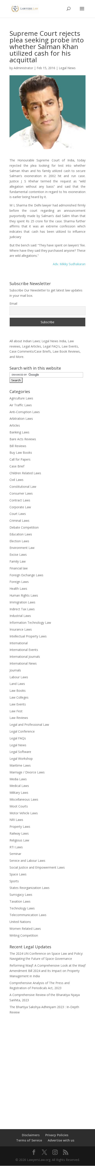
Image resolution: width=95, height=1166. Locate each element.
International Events (24, 650)
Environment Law (22, 548)
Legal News (67, 68)
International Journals (25, 656)
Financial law (19, 568)
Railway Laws (19, 833)
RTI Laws (16, 847)
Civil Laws (16, 480)
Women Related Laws (25, 928)
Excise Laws (18, 554)
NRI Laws (16, 820)
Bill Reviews (18, 446)
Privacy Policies (56, 1135)
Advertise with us (61, 1140)
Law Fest (16, 711)
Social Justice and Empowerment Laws (37, 867)
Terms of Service (29, 1140)
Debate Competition (24, 527)
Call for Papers (20, 459)
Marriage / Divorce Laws (27, 772)
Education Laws (21, 534)
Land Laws (17, 684)
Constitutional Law (23, 486)
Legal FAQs (18, 738)
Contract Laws (20, 500)
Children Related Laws (25, 473)
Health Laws (18, 588)
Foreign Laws (19, 582)
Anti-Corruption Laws (25, 412)
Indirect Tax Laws (22, 609)
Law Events (18, 704)
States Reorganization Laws (29, 888)
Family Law (18, 561)
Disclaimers (31, 1135)
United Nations (20, 922)
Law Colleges (19, 697)
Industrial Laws (20, 616)
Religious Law (19, 840)
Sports (14, 881)
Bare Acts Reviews (23, 439)
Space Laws (18, 874)
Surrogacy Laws (21, 894)
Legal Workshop (21, 758)
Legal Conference (22, 731)
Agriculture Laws (21, 398)
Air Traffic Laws (21, 405)
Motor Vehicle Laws (24, 813)
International (19, 643)
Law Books (18, 690)
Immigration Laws (22, 602)
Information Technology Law (30, 622)
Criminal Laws (19, 520)
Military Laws (19, 792)
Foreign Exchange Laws (26, 575)
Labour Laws (19, 677)
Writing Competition (24, 935)
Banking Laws (19, 432)
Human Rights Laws (24, 595)
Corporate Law (20, 507)
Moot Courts (19, 806)
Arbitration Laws (21, 418)
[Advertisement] (47, 1068)
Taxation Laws (20, 901)
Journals (15, 670)
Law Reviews (19, 718)
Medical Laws (19, 786)
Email (13, 303)
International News (23, 663)
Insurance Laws (21, 629)
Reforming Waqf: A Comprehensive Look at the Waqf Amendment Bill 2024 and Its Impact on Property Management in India (48, 970)
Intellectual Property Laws (28, 636)
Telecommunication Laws (28, 915)
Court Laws (18, 514)
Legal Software (20, 752)
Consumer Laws (21, 493)
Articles (15, 425)
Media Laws (18, 779)
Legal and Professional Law (29, 724)
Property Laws (20, 826)
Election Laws (19, 541)
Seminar (15, 854)
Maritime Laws (20, 765)
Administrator (23, 68)
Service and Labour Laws (27, 860)
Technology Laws (22, 908)
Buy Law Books (21, 452)
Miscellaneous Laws (24, 799)
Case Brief (17, 466)
